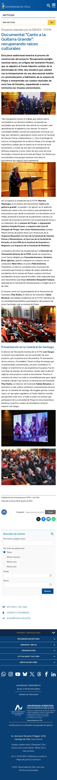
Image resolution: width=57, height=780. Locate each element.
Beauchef (36, 744)
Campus (14, 744)
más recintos (28, 751)
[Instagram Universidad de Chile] (10, 674)
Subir (4, 512)
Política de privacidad (28, 770)
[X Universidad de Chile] (32, 674)
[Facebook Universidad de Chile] (46, 674)
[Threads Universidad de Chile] (39, 674)
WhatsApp (53, 519)
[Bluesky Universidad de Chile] (25, 674)
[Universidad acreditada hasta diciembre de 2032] (33, 712)
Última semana (13, 557)
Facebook (43, 519)
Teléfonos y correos (36, 756)
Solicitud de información (28, 694)
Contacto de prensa (18, 612)
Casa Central (36, 739)
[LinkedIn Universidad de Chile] (53, 674)
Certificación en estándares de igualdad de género (31, 725)
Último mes (11, 562)
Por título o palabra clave (14, 538)
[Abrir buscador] (48, 5)
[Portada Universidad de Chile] (16, 5)
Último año (11, 566)
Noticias (8, 15)
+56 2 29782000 (18, 756)
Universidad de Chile (27, 767)
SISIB (14, 767)
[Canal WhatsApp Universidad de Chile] (3, 674)
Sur (43, 747)
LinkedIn (48, 519)
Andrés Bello (25, 744)
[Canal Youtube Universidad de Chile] (17, 674)
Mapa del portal (23, 759)
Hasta (6, 580)
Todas (9, 552)
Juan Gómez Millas (31, 747)
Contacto (36, 759)
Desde (6, 571)
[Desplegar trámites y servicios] (53, 632)
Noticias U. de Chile (17, 607)
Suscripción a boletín (18, 618)
